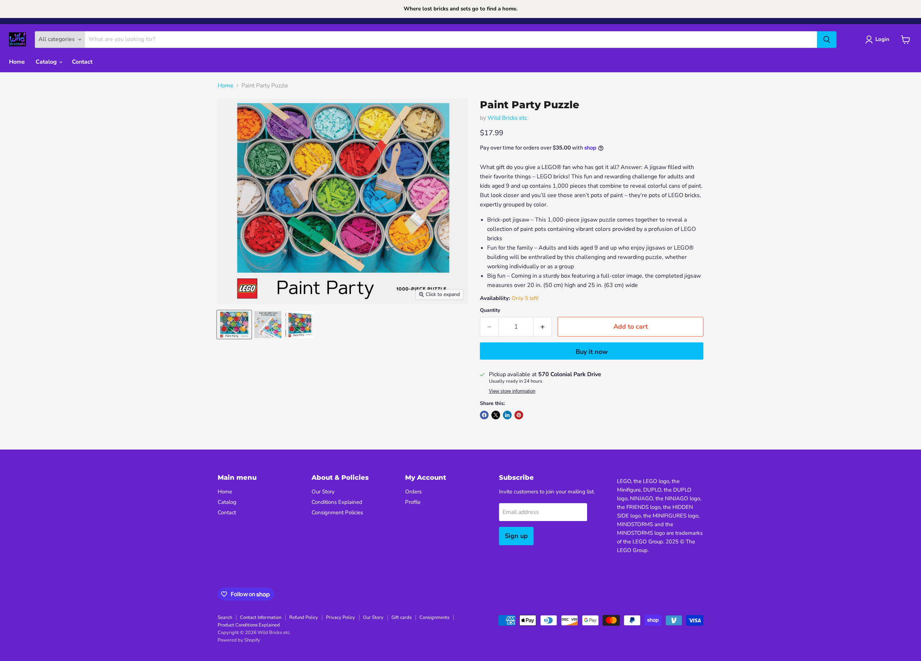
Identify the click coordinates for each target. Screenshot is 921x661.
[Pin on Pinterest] (518, 415)
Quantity (490, 310)
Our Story (323, 491)
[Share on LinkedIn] (507, 415)
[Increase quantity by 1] (543, 327)
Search (225, 617)
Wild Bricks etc (507, 118)
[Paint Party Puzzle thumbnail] (234, 324)
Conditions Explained (337, 502)
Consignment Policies (337, 512)
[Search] (826, 39)
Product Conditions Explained (249, 625)
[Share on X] (495, 415)
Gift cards (401, 617)
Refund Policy (303, 617)
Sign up (516, 536)
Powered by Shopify (239, 640)
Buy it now (592, 351)
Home (17, 62)
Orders (413, 491)
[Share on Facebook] (484, 415)
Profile (413, 502)
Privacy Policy (340, 617)
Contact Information (260, 617)
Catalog (47, 62)
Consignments (434, 617)
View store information (512, 391)
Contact (82, 62)
